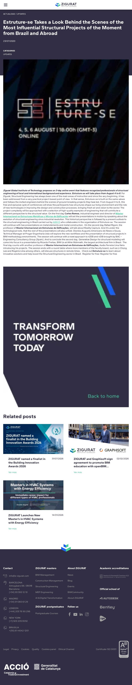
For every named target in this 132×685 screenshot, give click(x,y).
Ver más (12, 472)
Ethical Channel (66, 649)
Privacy (15, 649)
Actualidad (9, 14)
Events (71, 586)
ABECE (56, 222)
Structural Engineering (46, 586)
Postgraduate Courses (46, 613)
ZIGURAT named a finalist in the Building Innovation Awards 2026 (26, 462)
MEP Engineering (44, 592)
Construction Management (49, 580)
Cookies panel (49, 649)
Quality (35, 649)
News (70, 575)
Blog (70, 580)
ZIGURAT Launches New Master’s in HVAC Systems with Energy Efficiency (25, 519)
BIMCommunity (76, 592)
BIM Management (44, 575)
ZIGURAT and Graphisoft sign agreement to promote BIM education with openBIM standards (93, 464)
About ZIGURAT (76, 598)
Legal (6, 649)
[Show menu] (5, 5)
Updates (21, 14)
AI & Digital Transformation (48, 598)
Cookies (25, 649)
